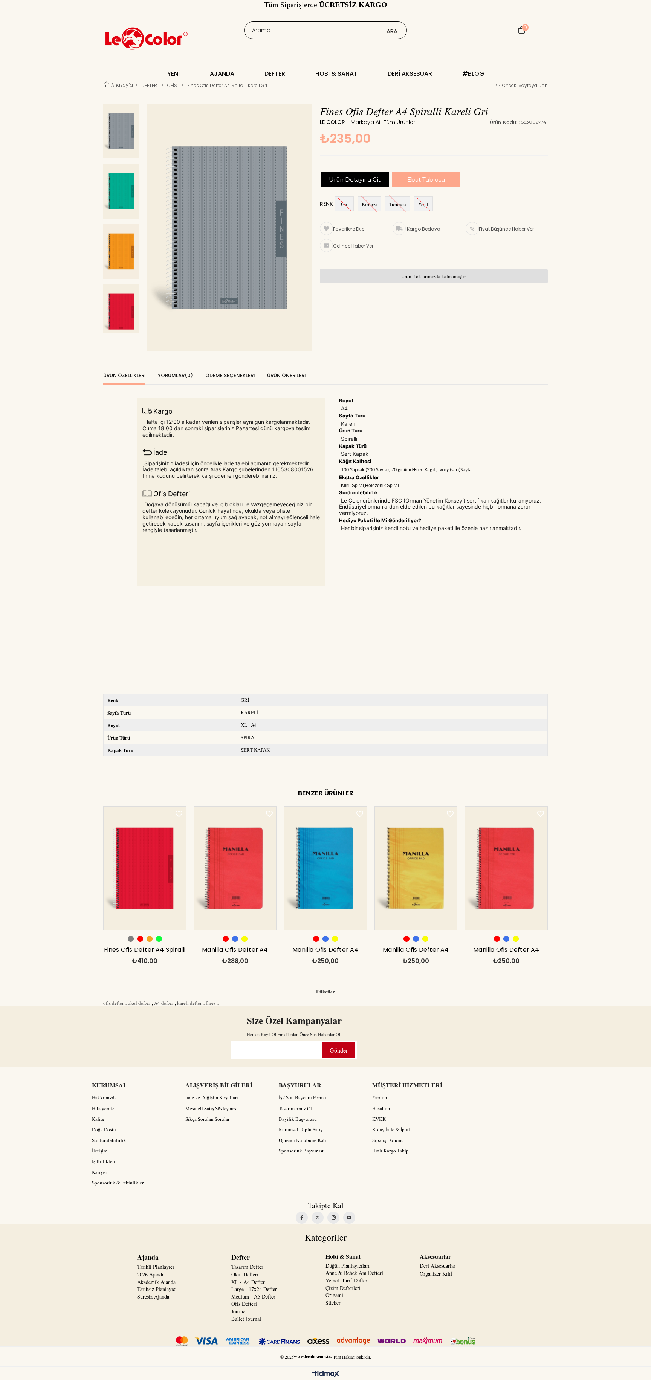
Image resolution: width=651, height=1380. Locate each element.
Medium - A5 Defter (253, 1296)
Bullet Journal (246, 1318)
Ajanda (222, 73)
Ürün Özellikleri (124, 375)
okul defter (139, 1002)
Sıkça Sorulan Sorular (207, 1119)
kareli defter (189, 1002)
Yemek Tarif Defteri (347, 1280)
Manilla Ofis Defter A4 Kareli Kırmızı (235, 951)
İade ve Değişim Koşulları (211, 1097)
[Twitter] (318, 1218)
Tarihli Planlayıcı (155, 1266)
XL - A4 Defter (248, 1281)
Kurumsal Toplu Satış (300, 1129)
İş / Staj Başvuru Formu (302, 1097)
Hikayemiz (103, 1108)
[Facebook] (302, 1218)
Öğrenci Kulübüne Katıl (303, 1140)
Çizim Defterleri (343, 1287)
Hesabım (381, 1108)
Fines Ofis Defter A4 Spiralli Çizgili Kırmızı (145, 951)
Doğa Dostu (104, 1129)
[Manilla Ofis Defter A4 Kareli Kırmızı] (235, 868)
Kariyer (99, 1172)
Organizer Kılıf (436, 1273)
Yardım (379, 1097)
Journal (239, 1311)
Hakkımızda (104, 1097)
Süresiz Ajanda (153, 1296)
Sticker (333, 1302)
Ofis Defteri (244, 1303)
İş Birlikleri (103, 1161)
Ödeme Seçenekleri (230, 375)
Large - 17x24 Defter (254, 1289)
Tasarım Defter (247, 1266)
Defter (274, 73)
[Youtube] (349, 1218)
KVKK (379, 1119)
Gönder (339, 1050)
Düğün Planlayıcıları (348, 1265)
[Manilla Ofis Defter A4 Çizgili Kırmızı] (506, 868)
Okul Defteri (244, 1274)
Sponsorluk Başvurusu (302, 1150)
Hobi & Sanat (336, 73)
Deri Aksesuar (410, 73)
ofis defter (113, 1002)
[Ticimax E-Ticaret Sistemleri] (325, 1374)
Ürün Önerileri (286, 375)
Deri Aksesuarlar (437, 1265)
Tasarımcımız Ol (295, 1108)
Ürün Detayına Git (355, 179)
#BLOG (473, 73)
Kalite (98, 1119)
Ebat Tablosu (426, 179)
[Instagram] (333, 1218)
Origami (334, 1295)
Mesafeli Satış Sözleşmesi (211, 1108)
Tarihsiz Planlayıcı (157, 1289)
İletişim (99, 1150)
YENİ (173, 73)
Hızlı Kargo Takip (390, 1150)
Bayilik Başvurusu (298, 1119)
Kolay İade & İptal (391, 1129)
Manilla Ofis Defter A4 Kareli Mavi (325, 951)
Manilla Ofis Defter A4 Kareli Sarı (416, 951)
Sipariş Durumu (388, 1140)
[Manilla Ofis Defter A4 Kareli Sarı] (415, 868)
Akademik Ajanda (156, 1281)
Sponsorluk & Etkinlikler (118, 1182)
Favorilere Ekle (179, 814)
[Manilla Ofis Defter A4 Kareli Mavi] (325, 868)
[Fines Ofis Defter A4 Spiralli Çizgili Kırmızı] (144, 868)
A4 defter (163, 1002)
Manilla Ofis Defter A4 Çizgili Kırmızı (506, 951)
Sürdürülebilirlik (109, 1140)
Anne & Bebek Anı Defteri (354, 1272)
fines (210, 1002)
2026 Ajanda (150, 1274)
